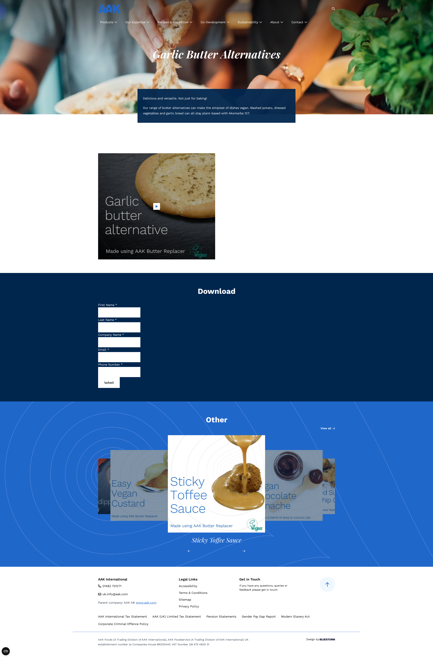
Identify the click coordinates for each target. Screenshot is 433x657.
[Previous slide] (189, 551)
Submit (109, 382)
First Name (107, 305)
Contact (297, 22)
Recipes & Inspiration (173, 22)
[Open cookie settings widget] (6, 651)
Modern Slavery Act (295, 616)
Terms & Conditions (193, 593)
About (275, 22)
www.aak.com (146, 602)
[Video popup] (156, 206)
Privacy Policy (189, 606)
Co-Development (214, 22)
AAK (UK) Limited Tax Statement (176, 616)
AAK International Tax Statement (122, 616)
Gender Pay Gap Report (259, 616)
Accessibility (188, 586)
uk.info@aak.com (115, 594)
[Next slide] (244, 551)
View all (326, 428)
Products (107, 22)
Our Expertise (136, 22)
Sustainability (248, 22)
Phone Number (110, 364)
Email (103, 349)
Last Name (107, 320)
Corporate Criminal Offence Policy (123, 624)
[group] (105, 490)
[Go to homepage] (109, 9)
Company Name (111, 334)
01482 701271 (111, 586)
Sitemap (185, 599)
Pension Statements (221, 616)
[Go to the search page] (333, 9)
